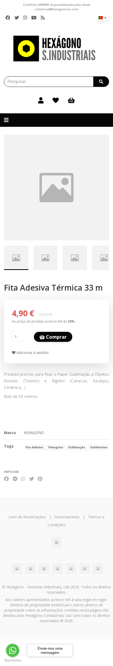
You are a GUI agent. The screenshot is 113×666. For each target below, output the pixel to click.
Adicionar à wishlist (32, 352)
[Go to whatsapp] (12, 650)
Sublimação (76, 447)
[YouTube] (34, 17)
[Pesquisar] (101, 81)
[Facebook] (8, 17)
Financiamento (67, 516)
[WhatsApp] (23, 478)
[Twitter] (17, 17)
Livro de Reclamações (27, 516)
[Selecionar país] (102, 18)
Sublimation (98, 447)
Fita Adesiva (34, 447)
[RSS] (42, 17)
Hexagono (55, 447)
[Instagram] (25, 17)
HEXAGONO (34, 432)
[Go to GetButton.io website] (12, 660)
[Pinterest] (40, 478)
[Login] (41, 100)
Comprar (56, 337)
